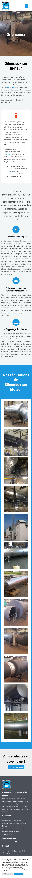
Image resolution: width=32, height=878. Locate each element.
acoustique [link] (8, 154)
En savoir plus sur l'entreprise (11, 820)
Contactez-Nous (7, 834)
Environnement (20, 823)
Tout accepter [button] (18, 874)
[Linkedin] (16, 842)
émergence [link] (10, 87)
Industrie (12, 823)
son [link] (10, 171)
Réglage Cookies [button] (7, 874)
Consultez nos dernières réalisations (13, 829)
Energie (4, 826)
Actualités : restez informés (10, 832)
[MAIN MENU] (26, 6)
